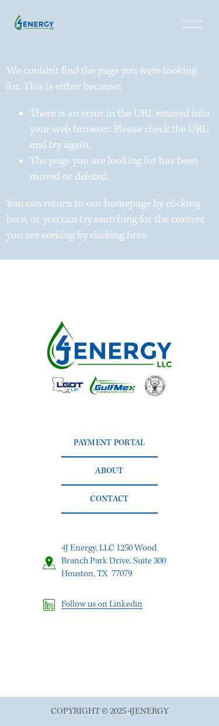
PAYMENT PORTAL (109, 443)
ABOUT (109, 471)
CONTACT (109, 499)
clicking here (118, 235)
